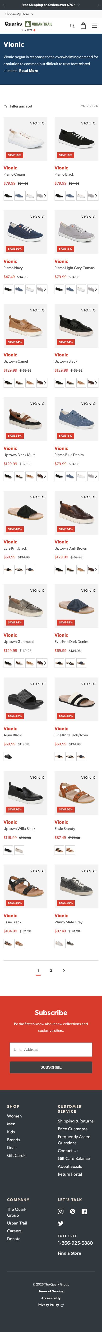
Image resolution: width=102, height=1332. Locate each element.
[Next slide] (98, 5)
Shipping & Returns (75, 1121)
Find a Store (69, 1253)
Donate (14, 1238)
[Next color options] (45, 196)
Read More (28, 70)
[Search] (72, 26)
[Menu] (94, 26)
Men (11, 1123)
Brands (13, 1139)
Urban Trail (17, 1223)
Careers (14, 1231)
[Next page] (64, 970)
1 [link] (38, 970)
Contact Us (68, 1150)
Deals (12, 1147)
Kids (11, 1132)
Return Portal (70, 1174)
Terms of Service (51, 1291)
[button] (83, 26)
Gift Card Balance (74, 1158)
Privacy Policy (48, 1305)
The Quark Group (16, 1212)
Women (14, 1116)
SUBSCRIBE (51, 1067)
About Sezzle (70, 1166)
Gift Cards (16, 1155)
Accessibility (51, 1298)
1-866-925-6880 (75, 1243)
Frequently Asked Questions (74, 1139)
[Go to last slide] (4, 5)
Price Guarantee (73, 1128)
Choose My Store (17, 14)
